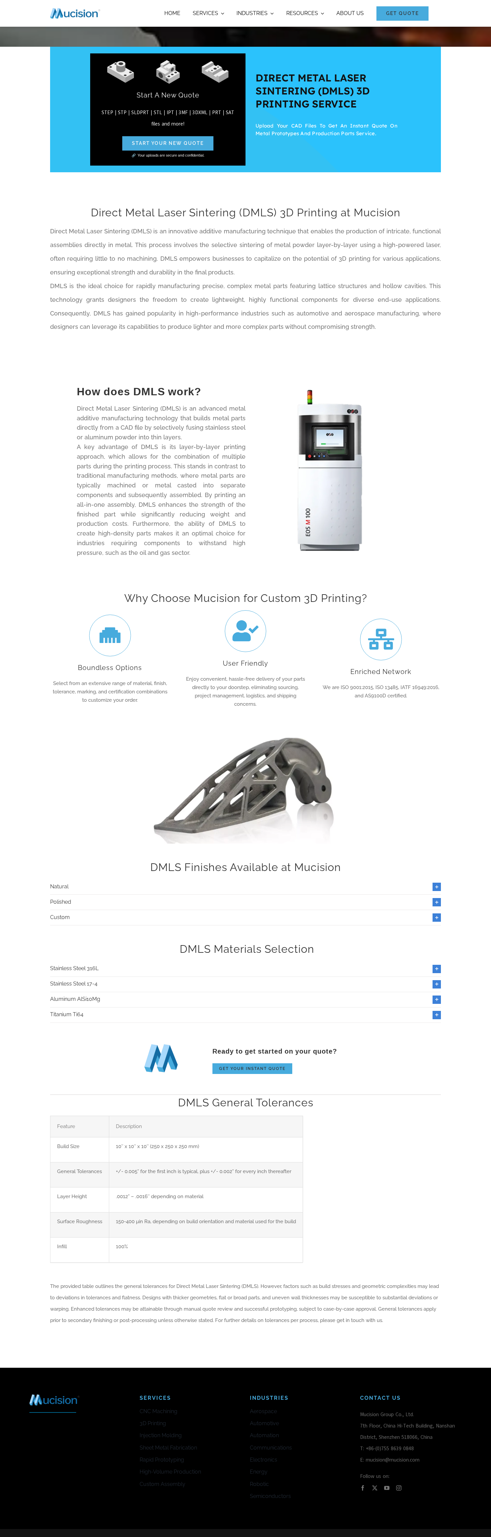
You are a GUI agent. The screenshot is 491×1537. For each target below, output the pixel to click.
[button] (245, 886)
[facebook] (362, 1488)
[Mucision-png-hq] (75, 10)
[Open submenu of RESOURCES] (321, 13)
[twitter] (374, 1488)
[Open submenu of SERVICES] (221, 13)
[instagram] (398, 1488)
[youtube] (386, 1488)
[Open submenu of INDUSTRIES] (271, 13)
